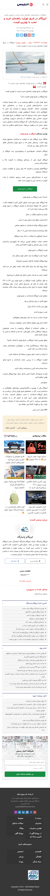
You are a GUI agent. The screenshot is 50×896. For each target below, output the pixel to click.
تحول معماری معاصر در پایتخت (35, 701)
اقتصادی (38, 851)
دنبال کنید (14, 561)
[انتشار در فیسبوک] (25, 35)
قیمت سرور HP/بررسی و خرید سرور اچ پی (32, 667)
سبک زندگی (37, 861)
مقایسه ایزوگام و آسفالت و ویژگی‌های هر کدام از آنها (28, 632)
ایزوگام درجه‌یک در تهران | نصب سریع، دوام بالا (30, 629)
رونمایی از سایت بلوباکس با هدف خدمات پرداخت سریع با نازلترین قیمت (25, 675)
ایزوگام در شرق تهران (28, 133)
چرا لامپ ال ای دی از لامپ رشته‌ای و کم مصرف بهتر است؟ (27, 684)
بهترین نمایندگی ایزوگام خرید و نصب (33, 608)
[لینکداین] (23, 812)
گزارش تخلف (10, 428)
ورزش (21, 856)
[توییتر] (27, 812)
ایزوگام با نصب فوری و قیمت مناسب (33, 625)
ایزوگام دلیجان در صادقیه (36, 619)
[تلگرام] (19, 812)
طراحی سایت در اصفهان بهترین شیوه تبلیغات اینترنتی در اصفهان (25, 653)
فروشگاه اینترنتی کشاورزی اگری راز (34, 657)
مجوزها (20, 818)
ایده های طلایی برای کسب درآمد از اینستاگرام (31, 660)
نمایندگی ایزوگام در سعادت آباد (34, 622)
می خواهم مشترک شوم (25, 774)
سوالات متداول (17, 823)
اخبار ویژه (43, 648)
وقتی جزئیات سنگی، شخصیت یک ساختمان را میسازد (29, 704)
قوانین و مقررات (35, 828)
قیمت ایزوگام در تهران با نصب (35, 615)
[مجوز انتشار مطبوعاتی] (33, 875)
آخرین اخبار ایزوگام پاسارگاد (36, 603)
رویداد (21, 861)
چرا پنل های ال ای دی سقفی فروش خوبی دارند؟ (30, 687)
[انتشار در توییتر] (21, 35)
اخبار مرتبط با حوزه (40, 696)
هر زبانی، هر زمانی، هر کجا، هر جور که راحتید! (31, 670)
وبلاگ (21, 828)
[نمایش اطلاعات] (25, 581)
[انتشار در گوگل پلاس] (29, 35)
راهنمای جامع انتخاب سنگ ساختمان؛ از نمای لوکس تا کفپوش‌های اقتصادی (25, 715)
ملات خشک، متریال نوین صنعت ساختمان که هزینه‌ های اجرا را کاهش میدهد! (26, 709)
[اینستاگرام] (15, 812)
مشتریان (38, 823)
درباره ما (38, 818)
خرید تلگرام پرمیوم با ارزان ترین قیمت (33, 680)
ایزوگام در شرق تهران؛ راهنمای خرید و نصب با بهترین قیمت (26, 639)
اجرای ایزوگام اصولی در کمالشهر (34, 612)
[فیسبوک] (31, 812)
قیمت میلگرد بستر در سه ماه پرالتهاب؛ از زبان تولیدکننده (28, 724)
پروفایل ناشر (22, 428)
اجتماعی (20, 851)
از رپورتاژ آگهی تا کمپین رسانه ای (35, 835)
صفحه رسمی (34, 561)
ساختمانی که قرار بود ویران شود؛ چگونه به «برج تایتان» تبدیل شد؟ (26, 728)
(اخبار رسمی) (21, 42)
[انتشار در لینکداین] (33, 35)
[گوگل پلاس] (34, 812)
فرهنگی (38, 856)
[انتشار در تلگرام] (17, 35)
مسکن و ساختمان (41, 594)
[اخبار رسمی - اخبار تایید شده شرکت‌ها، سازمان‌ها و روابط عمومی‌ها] (25, 4)
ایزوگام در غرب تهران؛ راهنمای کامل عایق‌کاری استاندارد (27, 636)
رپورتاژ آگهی (19, 833)
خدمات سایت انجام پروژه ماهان (35, 663)
